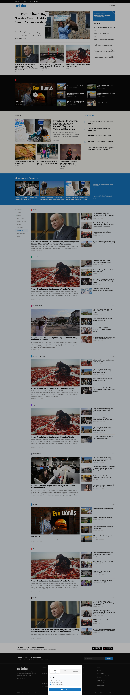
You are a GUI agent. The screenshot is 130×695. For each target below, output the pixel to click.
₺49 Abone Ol (65, 689)
